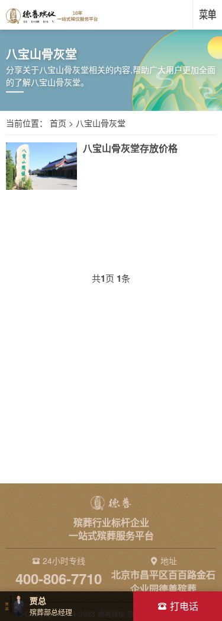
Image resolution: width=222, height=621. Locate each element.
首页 (58, 123)
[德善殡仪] (52, 15)
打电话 (184, 606)
